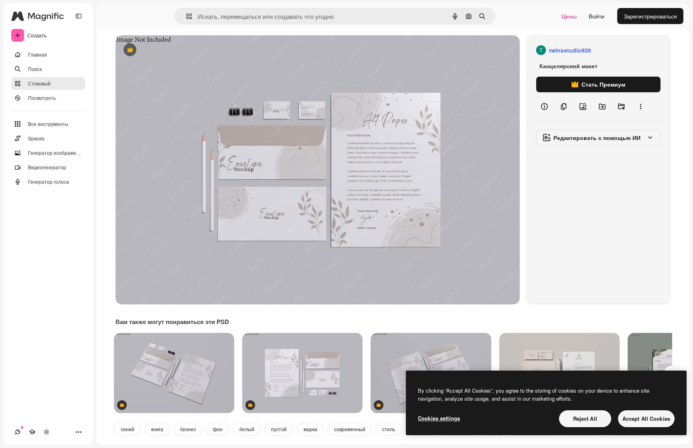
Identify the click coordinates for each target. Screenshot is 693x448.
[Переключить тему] (46, 432)
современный (349, 429)
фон (218, 429)
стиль (388, 429)
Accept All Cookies (646, 418)
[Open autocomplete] (186, 16)
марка (310, 429)
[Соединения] (17, 432)
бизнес (188, 429)
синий (127, 429)
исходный (169, 50)
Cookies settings (439, 418)
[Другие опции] (640, 107)
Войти (596, 16)
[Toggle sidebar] (78, 16)
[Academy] (32, 432)
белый (246, 429)
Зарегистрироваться (650, 16)
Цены (569, 16)
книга (157, 429)
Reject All (585, 418)
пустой (279, 429)
